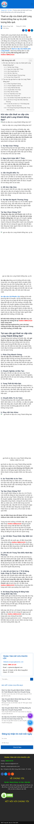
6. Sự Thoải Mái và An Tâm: (13, 93)
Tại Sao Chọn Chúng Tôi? (13, 77)
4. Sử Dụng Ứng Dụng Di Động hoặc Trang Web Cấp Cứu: (18, 108)
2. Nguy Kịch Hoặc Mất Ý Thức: (14, 69)
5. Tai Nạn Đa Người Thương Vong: (15, 75)
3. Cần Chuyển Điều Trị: (12, 71)
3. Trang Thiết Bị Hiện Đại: (13, 87)
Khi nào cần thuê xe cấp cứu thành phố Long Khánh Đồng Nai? (17, 64)
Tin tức (10, 10)
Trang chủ (3, 10)
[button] (32, 4)
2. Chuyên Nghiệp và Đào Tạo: (14, 85)
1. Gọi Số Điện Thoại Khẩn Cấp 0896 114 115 (18, 97)
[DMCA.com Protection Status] (7, 795)
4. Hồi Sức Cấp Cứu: (11, 73)
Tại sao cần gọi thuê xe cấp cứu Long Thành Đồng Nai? (17, 80)
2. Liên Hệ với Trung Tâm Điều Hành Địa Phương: (17, 100)
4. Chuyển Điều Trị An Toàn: (13, 89)
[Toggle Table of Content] (29, 60)
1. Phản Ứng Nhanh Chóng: (13, 83)
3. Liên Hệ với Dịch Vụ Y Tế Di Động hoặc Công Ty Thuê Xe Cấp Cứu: (18, 104)
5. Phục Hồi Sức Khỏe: (12, 91)
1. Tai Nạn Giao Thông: (12, 67)
